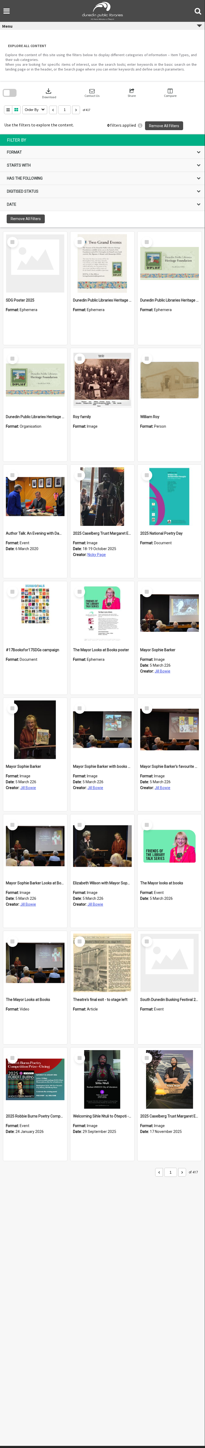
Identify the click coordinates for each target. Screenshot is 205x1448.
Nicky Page (96, 554)
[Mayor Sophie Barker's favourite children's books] (169, 729)
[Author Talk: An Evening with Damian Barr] (35, 496)
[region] (102, 180)
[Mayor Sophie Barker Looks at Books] (35, 846)
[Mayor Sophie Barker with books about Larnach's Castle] (102, 729)
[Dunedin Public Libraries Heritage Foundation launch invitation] (102, 263)
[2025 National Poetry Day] (169, 496)
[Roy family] (102, 380)
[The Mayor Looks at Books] (35, 963)
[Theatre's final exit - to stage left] (102, 963)
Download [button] (49, 93)
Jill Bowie (162, 671)
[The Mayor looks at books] (169, 846)
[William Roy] (169, 380)
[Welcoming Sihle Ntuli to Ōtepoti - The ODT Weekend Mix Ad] (102, 1079)
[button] (92, 93)
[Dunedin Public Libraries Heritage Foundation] (35, 380)
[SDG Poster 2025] (35, 263)
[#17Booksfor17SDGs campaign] (35, 613)
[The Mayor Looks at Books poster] (102, 613)
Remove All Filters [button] (164, 126)
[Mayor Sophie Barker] (169, 613)
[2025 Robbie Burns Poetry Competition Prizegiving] (35, 1079)
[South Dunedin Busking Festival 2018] (169, 963)
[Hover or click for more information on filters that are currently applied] (140, 125)
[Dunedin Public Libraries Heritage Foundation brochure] (169, 263)
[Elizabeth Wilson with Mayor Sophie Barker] (102, 846)
